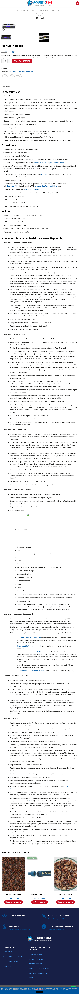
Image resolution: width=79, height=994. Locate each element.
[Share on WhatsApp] (3, 75)
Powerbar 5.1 (12, 186)
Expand (3, 29)
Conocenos (8, 952)
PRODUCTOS (28, 10)
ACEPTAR (39, 992)
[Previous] (1, 882)
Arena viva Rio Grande (65, 894)
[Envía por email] (13, 75)
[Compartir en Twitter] (10, 75)
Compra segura (35, 964)
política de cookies (41, 989)
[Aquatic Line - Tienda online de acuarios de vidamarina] (39, 3)
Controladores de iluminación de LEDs (30, 671)
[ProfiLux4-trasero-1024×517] (58, 37)
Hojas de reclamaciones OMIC (39, 975)
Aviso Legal (7, 966)
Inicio (18, 10)
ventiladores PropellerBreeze (30, 638)
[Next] (77, 882)
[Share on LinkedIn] (20, 75)
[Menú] (2, 3)
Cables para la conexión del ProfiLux (30, 652)
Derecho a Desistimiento (39, 969)
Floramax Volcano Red (13, 894)
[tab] (5, 87)
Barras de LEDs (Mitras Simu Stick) (29, 646)
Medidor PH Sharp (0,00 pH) (39, 894)
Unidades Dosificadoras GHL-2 (46, 186)
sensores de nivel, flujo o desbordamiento (49, 163)
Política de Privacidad (12, 956)
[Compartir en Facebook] (6, 75)
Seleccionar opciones (14, 902)
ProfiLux (59, 10)
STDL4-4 (44, 174)
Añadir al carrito (22, 61)
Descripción (5, 87)
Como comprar (35, 954)
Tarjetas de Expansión (31, 189)
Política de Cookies (11, 961)
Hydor (31, 801)
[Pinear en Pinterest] (17, 75)
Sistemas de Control (45, 10)
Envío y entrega (36, 959)
